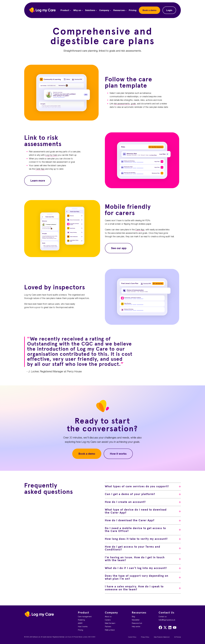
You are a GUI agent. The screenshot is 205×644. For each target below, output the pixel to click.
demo (149, 10)
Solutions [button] (90, 10)
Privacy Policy (145, 637)
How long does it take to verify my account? (136, 539)
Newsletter (136, 620)
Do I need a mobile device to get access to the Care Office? (135, 530)
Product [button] (65, 10)
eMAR (80, 623)
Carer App (40, 169)
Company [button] (104, 10)
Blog (133, 617)
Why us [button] (77, 10)
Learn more (37, 180)
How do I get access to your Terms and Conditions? (132, 548)
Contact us (162, 617)
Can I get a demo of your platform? (130, 494)
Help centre (136, 626)
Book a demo (86, 453)
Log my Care (51, 155)
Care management (85, 617)
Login (169, 10)
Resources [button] (119, 10)
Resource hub (137, 623)
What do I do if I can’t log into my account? (136, 568)
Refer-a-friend (110, 630)
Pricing (132, 10)
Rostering (81, 620)
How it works (118, 453)
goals (133, 103)
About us (108, 617)
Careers (108, 620)
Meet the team (110, 623)
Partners (108, 626)
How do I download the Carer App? (129, 520)
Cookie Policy (132, 637)
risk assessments (122, 103)
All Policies (177, 637)
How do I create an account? (125, 502)
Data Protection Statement (162, 637)
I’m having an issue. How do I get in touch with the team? (135, 559)
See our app (118, 248)
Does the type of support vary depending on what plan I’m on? (136, 577)
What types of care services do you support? (137, 486)
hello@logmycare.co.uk (167, 620)
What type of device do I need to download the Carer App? (136, 511)
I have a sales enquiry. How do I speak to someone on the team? (134, 588)
